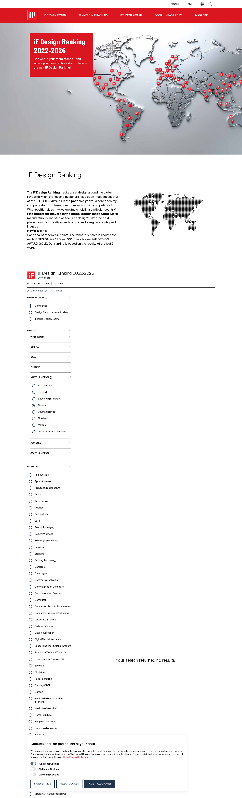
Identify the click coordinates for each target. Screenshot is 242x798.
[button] (202, 4)
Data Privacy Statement (76, 757)
